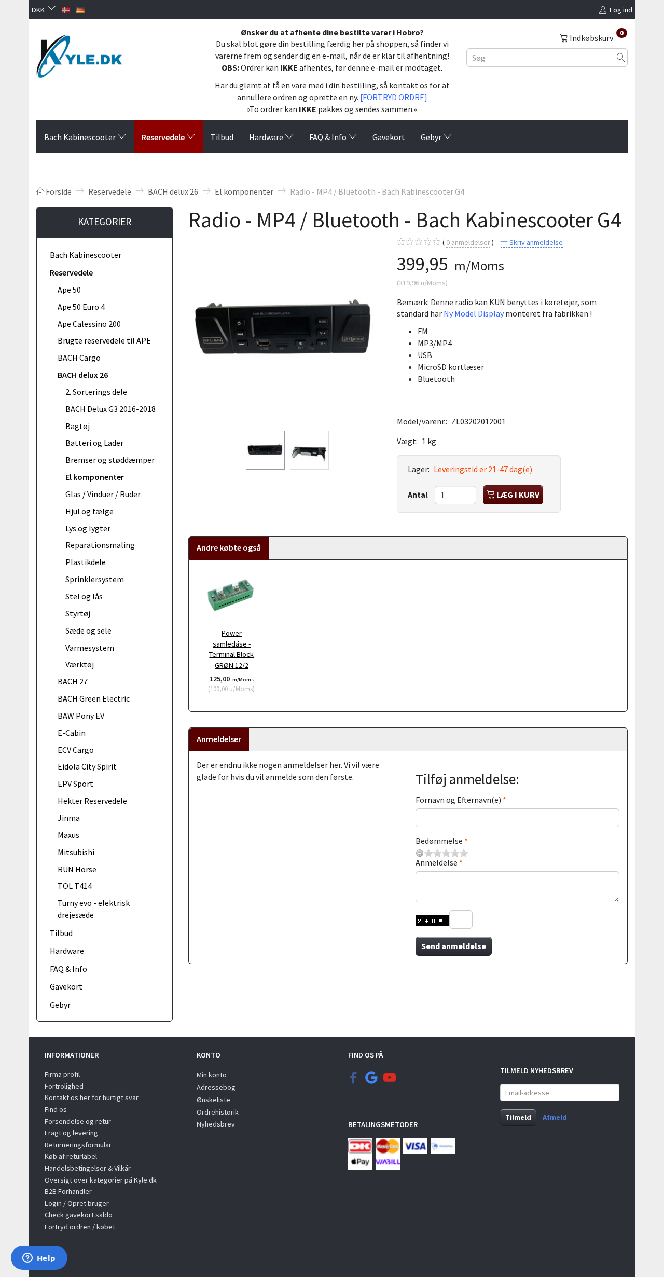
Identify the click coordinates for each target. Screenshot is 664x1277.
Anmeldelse (437, 862)
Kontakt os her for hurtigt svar (92, 1097)
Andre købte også (229, 547)
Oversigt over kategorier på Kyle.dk (101, 1180)
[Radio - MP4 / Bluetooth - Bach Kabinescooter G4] (284, 330)
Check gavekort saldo (79, 1214)
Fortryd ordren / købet (80, 1226)
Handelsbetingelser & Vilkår (88, 1168)
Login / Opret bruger (77, 1203)
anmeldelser (468, 242)
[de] (80, 9)
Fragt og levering (71, 1132)
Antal (419, 494)
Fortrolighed (64, 1086)
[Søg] (621, 57)
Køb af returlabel (71, 1156)
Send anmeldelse (453, 946)
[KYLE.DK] (79, 53)
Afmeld (555, 1117)
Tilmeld (518, 1117)
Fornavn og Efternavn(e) (458, 799)
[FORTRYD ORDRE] (393, 97)
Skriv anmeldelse (535, 242)
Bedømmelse (439, 840)
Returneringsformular (78, 1144)
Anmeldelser (219, 739)
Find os (56, 1109)
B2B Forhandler (68, 1191)
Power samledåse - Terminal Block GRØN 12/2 (231, 649)
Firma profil (62, 1074)
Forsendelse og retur (78, 1121)
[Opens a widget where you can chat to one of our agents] (38, 1259)
